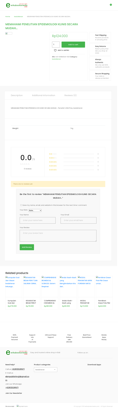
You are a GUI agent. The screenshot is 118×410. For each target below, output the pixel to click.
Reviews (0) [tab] (71, 95)
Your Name (24, 215)
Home (7, 16)
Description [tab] (17, 95)
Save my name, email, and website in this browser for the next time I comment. (55, 205)
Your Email (65, 215)
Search (100, 5)
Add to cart (73, 44)
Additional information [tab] (43, 95)
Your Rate (24, 210)
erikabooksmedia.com (92, 406)
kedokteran (18, 16)
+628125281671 (18, 369)
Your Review (24, 227)
